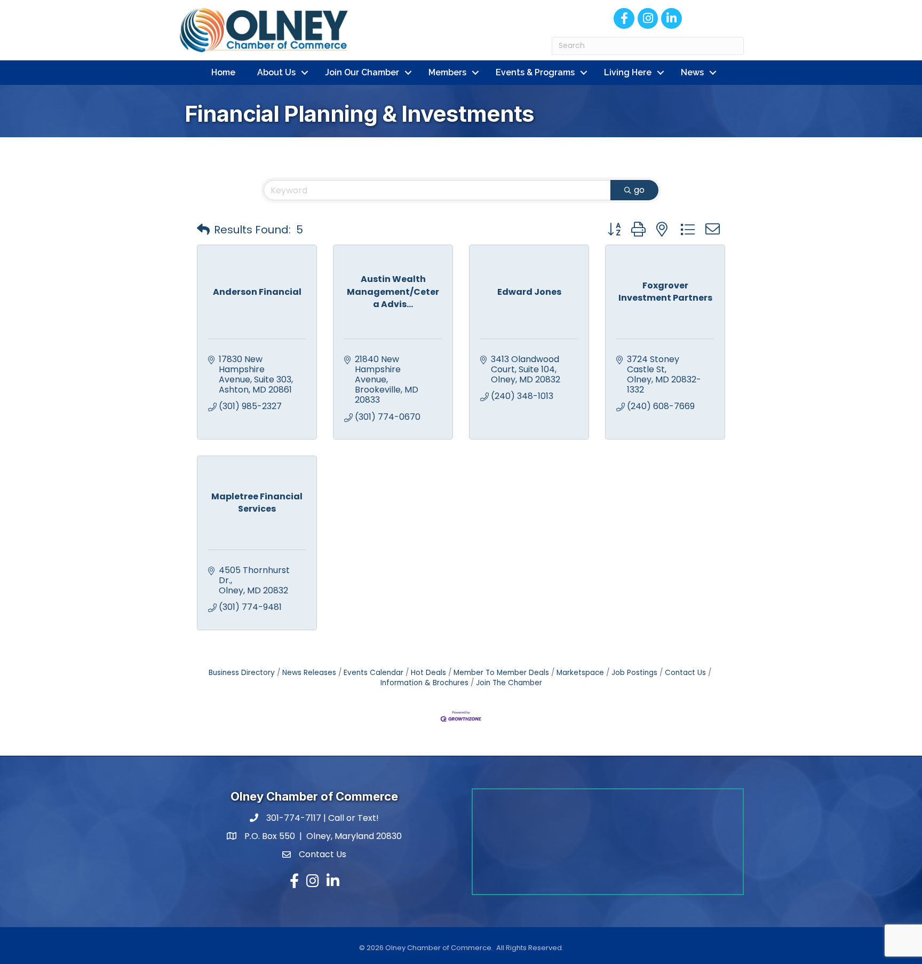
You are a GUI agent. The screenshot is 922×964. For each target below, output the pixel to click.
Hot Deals (428, 673)
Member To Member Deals (501, 673)
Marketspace (580, 673)
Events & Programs (535, 72)
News (692, 72)
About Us (276, 72)
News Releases (309, 673)
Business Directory (242, 673)
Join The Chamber (509, 683)
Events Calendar (373, 673)
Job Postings (634, 673)
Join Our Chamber (362, 72)
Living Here (627, 72)
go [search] (639, 190)
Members (447, 72)
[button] (203, 229)
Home (223, 72)
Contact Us (685, 673)
